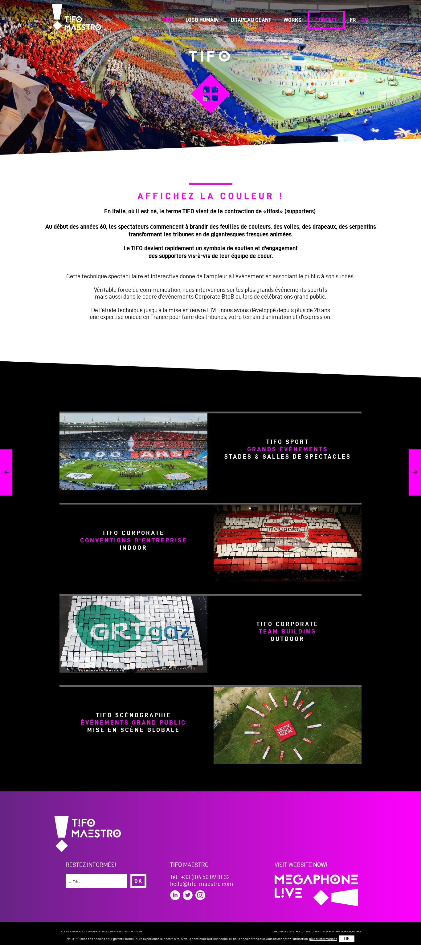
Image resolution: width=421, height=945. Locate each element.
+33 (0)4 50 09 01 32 (205, 877)
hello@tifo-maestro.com (201, 883)
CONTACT (326, 20)
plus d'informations (323, 939)
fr (353, 20)
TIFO (168, 20)
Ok (138, 881)
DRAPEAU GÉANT (251, 20)
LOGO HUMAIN (202, 20)
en (364, 20)
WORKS (292, 20)
